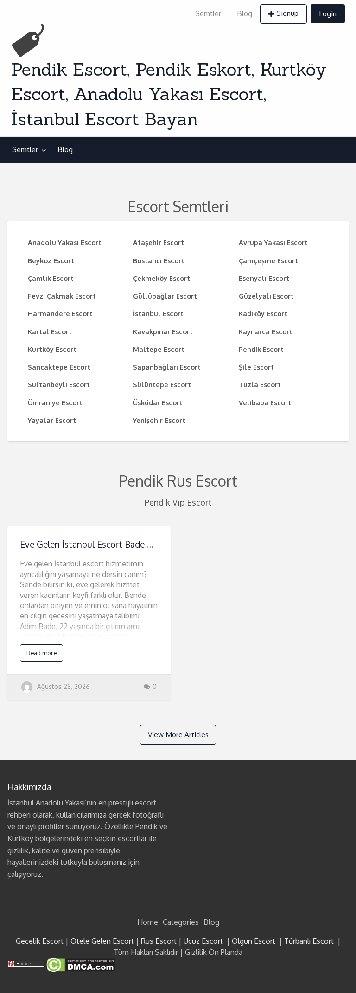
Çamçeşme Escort (268, 260)
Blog (244, 13)
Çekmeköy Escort (161, 278)
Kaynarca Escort (265, 331)
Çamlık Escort (51, 278)
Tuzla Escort (260, 384)
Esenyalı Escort (264, 278)
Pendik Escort (261, 349)
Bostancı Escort (158, 260)
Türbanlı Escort (309, 941)
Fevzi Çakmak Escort (62, 296)
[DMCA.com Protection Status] (79, 964)
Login (328, 13)
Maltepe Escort (158, 349)
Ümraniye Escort (55, 402)
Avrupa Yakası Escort (273, 242)
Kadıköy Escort (263, 313)
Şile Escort (256, 367)
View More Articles (178, 734)
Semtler (208, 13)
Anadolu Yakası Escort (65, 242)
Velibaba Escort (265, 402)
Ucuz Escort (203, 941)
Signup (287, 13)
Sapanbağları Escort (167, 367)
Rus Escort (159, 941)
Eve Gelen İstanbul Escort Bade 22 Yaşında (104, 544)
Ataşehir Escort (158, 242)
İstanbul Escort (158, 313)
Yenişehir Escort (159, 420)
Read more (41, 652)
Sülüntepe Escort (162, 384)
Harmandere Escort (60, 313)
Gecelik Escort (40, 941)
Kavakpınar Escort (163, 331)
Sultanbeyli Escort (59, 384)
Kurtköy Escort (52, 349)
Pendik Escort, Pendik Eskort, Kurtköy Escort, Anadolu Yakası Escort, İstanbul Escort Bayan (168, 94)
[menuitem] (208, 14)
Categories (181, 922)
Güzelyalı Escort (266, 296)
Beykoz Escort (51, 260)
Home (147, 922)
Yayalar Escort (52, 420)
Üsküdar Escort (158, 402)
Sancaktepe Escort (59, 367)
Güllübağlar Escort (165, 296)
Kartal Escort (50, 331)
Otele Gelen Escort (102, 941)
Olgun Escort (253, 941)
